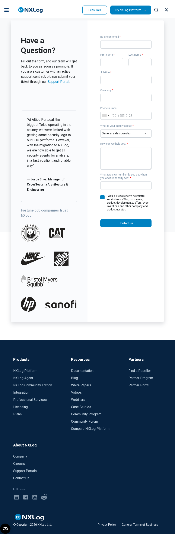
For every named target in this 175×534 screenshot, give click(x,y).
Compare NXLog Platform (90, 429)
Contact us (126, 223)
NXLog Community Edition (32, 385)
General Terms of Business (140, 524)
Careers (19, 464)
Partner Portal (138, 385)
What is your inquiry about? (117, 125)
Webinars (78, 400)
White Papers (81, 385)
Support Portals (25, 471)
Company (106, 90)
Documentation (82, 371)
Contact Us (21, 478)
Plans (17, 414)
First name (107, 54)
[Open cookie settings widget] (5, 529)
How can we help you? (114, 143)
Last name (135, 54)
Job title (105, 72)
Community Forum (84, 421)
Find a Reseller (139, 371)
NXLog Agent (23, 378)
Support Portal (58, 82)
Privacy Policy (107, 524)
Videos (76, 392)
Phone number (108, 108)
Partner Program (140, 378)
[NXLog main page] (31, 10)
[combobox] (105, 116)
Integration (21, 392)
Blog (74, 378)
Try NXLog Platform (128, 10)
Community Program (86, 414)
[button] (11, 10)
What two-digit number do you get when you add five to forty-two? (123, 176)
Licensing (20, 407)
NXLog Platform (25, 371)
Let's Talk (95, 10)
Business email (110, 36)
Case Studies (81, 407)
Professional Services (30, 400)
